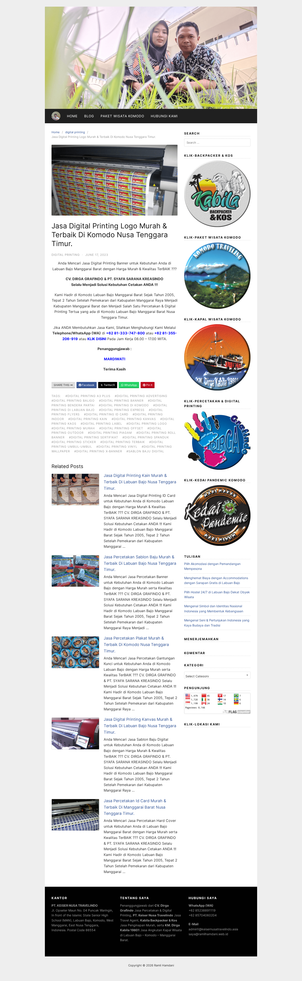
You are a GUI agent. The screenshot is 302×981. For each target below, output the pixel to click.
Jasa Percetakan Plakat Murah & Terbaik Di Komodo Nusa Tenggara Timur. (136, 644)
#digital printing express (121, 410)
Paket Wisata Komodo (122, 116)
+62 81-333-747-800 (125, 333)
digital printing (75, 132)
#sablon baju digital (145, 451)
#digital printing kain (87, 419)
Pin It (148, 385)
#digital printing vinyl (116, 446)
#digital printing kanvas (134, 419)
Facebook (87, 385)
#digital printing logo (146, 423)
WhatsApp (130, 385)
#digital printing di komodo (124, 405)
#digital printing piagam (110, 432)
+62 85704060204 (203, 915)
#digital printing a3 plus (87, 396)
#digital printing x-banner (98, 451)
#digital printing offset (121, 428)
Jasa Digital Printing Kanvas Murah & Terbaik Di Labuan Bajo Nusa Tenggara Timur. (140, 725)
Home (72, 116)
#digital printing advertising (141, 396)
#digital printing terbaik (122, 442)
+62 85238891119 (202, 910)
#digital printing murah (73, 428)
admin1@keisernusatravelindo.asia (213, 929)
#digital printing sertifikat (93, 437)
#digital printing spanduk (145, 437)
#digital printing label (101, 423)
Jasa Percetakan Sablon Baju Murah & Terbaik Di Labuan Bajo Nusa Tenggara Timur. (140, 563)
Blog (89, 116)
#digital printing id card (106, 414)
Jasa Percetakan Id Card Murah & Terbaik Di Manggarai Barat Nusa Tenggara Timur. (135, 807)
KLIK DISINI (96, 339)
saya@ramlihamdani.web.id (208, 934)
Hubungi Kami (164, 116)
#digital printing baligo (73, 400)
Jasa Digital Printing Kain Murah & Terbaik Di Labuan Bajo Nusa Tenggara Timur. (140, 482)
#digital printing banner (121, 400)
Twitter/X (109, 385)
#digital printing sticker (74, 442)
